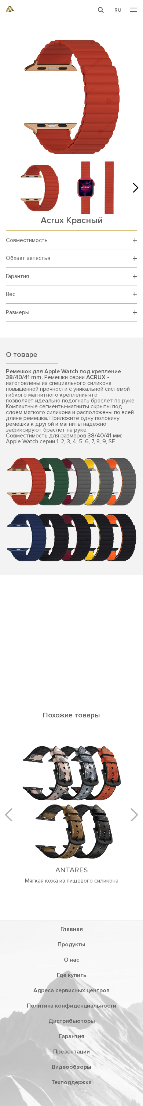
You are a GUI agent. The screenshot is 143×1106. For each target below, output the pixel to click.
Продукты (71, 944)
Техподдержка (71, 1082)
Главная (71, 929)
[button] (101, 10)
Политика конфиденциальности (71, 1005)
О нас (71, 959)
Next (133, 188)
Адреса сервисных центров (71, 990)
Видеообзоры (71, 1067)
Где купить (72, 975)
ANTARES (71, 870)
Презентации (71, 1051)
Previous (11, 815)
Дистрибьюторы (71, 1021)
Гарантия (71, 1036)
